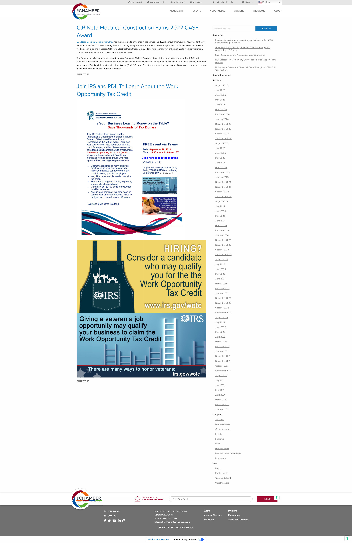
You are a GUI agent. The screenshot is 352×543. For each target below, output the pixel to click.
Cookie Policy (185, 527)
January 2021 (221, 409)
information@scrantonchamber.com (172, 522)
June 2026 (220, 95)
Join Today (179, 2)
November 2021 (222, 361)
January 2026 (222, 119)
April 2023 (220, 278)
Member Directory (213, 515)
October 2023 (222, 249)
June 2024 (220, 211)
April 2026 (220, 104)
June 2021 (220, 385)
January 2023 (222, 293)
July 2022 (220, 322)
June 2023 (220, 269)
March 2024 (221, 225)
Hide (217, 443)
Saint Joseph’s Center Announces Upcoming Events (240, 55)
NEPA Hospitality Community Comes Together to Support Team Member (245, 61)
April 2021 (220, 395)
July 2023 (220, 264)
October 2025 (222, 133)
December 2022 (223, 298)
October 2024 (222, 191)
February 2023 (222, 288)
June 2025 (220, 153)
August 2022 (221, 317)
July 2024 (220, 206)
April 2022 (220, 337)
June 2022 (220, 327)
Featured (219, 439)
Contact (197, 2)
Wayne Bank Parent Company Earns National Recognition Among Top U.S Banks (242, 49)
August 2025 (221, 143)
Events (218, 434)
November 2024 (223, 187)
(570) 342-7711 (169, 518)
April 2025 (220, 162)
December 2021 (222, 356)
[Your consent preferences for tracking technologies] (347, 538)
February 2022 (222, 346)
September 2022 (223, 312)
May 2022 (220, 332)
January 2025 (222, 177)
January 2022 (222, 351)
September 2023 (223, 254)
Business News (222, 424)
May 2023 (220, 274)
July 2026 (220, 90)
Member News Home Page (228, 453)
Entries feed (221, 473)
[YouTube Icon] (223, 2)
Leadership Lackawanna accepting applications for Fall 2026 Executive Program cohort (244, 41)
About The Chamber (238, 520)
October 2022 (222, 307)
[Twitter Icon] (218, 2)
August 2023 (221, 259)
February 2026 (222, 114)
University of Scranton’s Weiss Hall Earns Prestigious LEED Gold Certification (245, 68)
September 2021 (223, 370)
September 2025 (223, 138)
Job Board (136, 2)
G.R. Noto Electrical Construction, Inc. (95, 42)
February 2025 (222, 172)
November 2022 (223, 303)
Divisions (232, 511)
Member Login (157, 2)
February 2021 (222, 404)
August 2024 (221, 201)
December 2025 (223, 124)
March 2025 (221, 167)
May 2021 (219, 390)
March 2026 (221, 109)
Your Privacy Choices (185, 539)
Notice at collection (158, 539)
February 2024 (222, 230)
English (266, 2)
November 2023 (223, 245)
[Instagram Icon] (232, 2)
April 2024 (220, 220)
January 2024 (222, 235)
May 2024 (220, 216)
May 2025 (220, 158)
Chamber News (222, 429)
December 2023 (223, 240)
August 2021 (221, 375)
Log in (218, 468)
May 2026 (220, 99)
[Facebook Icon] (213, 2)
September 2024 (223, 196)
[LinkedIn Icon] (227, 2)
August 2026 (221, 85)
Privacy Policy (167, 527)
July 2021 (219, 380)
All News (219, 419)
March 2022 (221, 341)
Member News (222, 448)
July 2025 (220, 148)
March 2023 (221, 283)
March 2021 (220, 399)
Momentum (220, 458)
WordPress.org (222, 483)
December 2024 (223, 182)
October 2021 (221, 366)
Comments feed (223, 478)
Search (249, 2)
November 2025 (223, 129)
